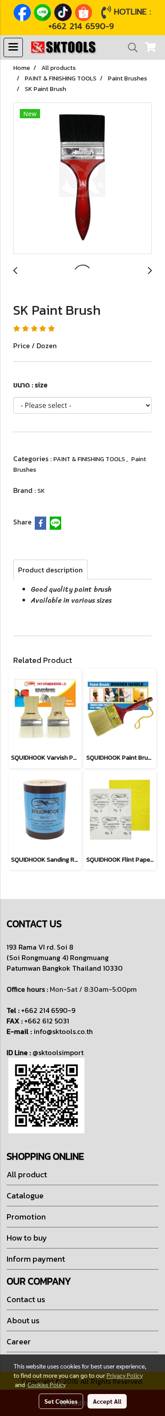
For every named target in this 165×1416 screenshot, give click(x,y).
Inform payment (36, 1259)
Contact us (26, 1299)
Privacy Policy (124, 1375)
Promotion (26, 1217)
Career (19, 1341)
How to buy (27, 1238)
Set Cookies (60, 1401)
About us (23, 1320)
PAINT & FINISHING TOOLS (89, 459)
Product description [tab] (50, 569)
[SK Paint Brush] (82, 179)
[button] (130, 47)
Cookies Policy (47, 1384)
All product (27, 1174)
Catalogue (25, 1195)
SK (41, 490)
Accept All (107, 1401)
